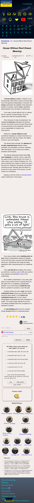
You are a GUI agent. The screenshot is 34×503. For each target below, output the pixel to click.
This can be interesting (8, 480)
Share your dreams (7, 485)
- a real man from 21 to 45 (14, 367)
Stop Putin (9, 499)
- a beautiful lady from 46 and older (17, 359)
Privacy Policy (6, 491)
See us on (5, 488)
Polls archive (20, 382)
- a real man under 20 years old (15, 363)
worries (27, 301)
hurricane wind (26, 175)
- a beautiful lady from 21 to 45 (15, 355)
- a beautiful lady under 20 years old (17, 351)
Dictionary (5, 482)
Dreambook (5, 41)
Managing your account (9, 496)
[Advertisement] (17, 196)
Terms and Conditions (8, 493)
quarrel (19, 272)
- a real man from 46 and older (15, 371)
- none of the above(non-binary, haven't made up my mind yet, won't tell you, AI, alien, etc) (16, 376)
